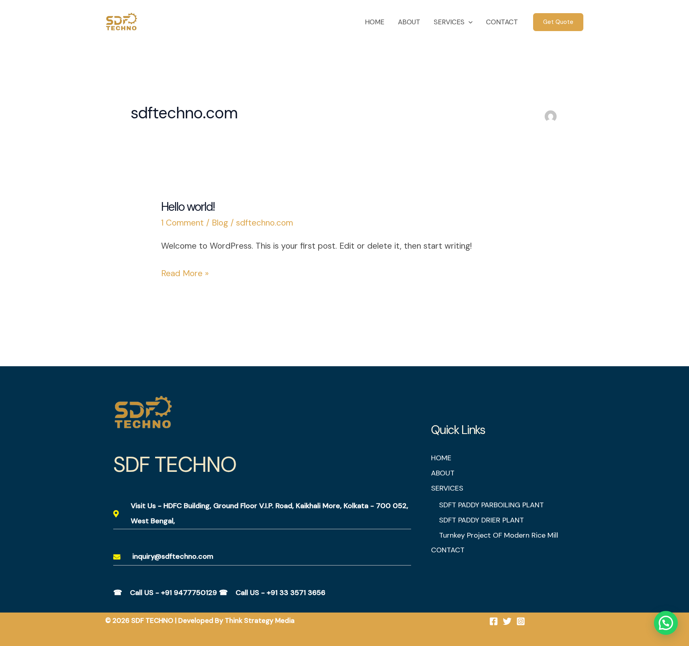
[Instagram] (520, 621)
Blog (220, 222)
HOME (374, 22)
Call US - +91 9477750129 (173, 592)
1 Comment (182, 222)
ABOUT (409, 22)
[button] (468, 22)
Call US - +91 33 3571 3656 (280, 592)
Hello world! (188, 206)
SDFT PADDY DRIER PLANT (481, 520)
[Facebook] (493, 621)
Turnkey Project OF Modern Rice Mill (498, 535)
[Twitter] (507, 621)
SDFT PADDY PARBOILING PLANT (491, 505)
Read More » (185, 272)
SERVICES (449, 22)
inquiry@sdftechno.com (172, 556)
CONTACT (502, 22)
